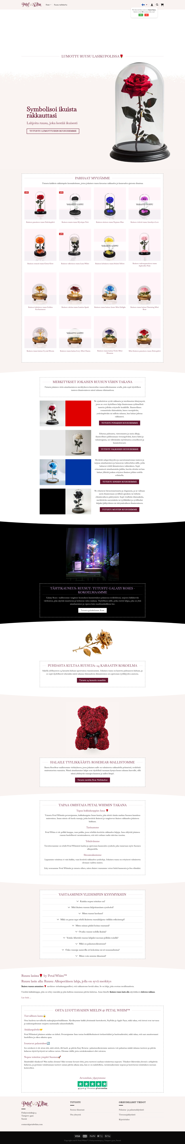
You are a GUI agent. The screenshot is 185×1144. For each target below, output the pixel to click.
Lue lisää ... (26, 997)
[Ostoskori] (162, 5)
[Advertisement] (92, 30)
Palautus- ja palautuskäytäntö (131, 1110)
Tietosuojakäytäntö (127, 1114)
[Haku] (157, 4)
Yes (141, 15)
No (146, 15)
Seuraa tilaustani (77, 1110)
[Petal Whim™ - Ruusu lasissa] (31, 4)
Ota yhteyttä (75, 1114)
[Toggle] (77, 901)
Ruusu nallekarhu (60, 5)
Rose (48, 5)
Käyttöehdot (124, 1119)
